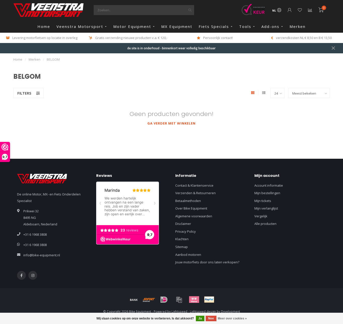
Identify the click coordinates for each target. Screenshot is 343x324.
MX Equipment (176, 26)
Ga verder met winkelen (171, 123)
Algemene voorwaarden (193, 216)
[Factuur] (179, 299)
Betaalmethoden (188, 200)
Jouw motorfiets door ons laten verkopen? (207, 262)
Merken (298, 26)
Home (43, 26)
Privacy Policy (185, 231)
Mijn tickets (262, 200)
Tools (245, 26)
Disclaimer (183, 223)
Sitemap (181, 247)
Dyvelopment (230, 311)
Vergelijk (260, 216)
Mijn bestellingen (267, 193)
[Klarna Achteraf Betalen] (194, 299)
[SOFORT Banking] (149, 299)
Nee (211, 318)
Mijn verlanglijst (266, 208)
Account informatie (268, 185)
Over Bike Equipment (191, 208)
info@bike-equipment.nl (41, 255)
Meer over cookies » (232, 318)
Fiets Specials (214, 26)
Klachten (182, 239)
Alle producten (265, 223)
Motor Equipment (132, 26)
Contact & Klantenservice (194, 185)
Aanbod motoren (188, 254)
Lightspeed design (203, 311)
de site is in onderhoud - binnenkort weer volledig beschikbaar (171, 48)
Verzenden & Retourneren (195, 193)
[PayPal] (209, 299)
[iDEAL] (164, 299)
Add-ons (270, 26)
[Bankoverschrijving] (134, 299)
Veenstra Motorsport (79, 26)
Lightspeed (179, 311)
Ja (200, 318)
